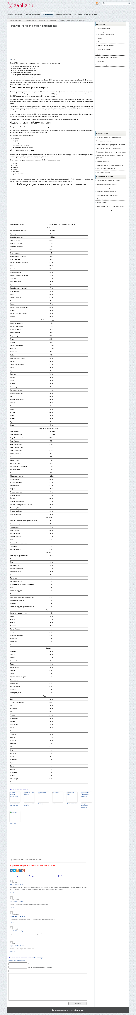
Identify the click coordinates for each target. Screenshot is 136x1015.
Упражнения (77, 14)
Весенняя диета (72, 804)
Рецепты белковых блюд (106, 45)
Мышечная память (102, 199)
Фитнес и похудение (90, 14)
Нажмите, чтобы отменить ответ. (17, 960)
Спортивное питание (104, 49)
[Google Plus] (23, 870)
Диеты (100, 38)
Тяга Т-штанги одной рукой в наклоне (108, 148)
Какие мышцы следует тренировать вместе (110, 206)
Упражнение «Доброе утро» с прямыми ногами (111, 152)
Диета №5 (13, 823)
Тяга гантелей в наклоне (104, 141)
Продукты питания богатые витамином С (109, 137)
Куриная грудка (101, 202)
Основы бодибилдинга (32, 14)
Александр (38, 958)
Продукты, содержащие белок (106, 192)
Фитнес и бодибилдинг (15, 20)
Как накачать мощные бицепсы (106, 184)
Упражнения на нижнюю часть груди (108, 180)
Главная (10, 14)
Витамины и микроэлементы (47, 20)
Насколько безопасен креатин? (106, 210)
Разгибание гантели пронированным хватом (110, 145)
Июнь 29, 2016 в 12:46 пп (17, 916)
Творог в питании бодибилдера (15, 805)
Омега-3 (54, 804)
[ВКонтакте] (11, 870)
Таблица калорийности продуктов (107, 57)
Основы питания (103, 42)
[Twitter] (14, 870)
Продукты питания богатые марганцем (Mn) (110, 165)
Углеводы (41, 804)
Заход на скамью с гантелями (106, 169)
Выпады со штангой (102, 161)
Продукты (18, 14)
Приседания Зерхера (103, 172)
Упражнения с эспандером (104, 188)
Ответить (12, 892)
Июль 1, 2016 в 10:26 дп (17, 931)
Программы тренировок (63, 14)
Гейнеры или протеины (29, 805)
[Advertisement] (48, 43)
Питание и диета (47, 14)
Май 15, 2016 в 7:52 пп (16, 884)
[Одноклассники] (17, 870)
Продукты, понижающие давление (85, 805)
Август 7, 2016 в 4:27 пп (17, 946)
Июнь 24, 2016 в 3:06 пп (17, 901)
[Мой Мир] (20, 870)
